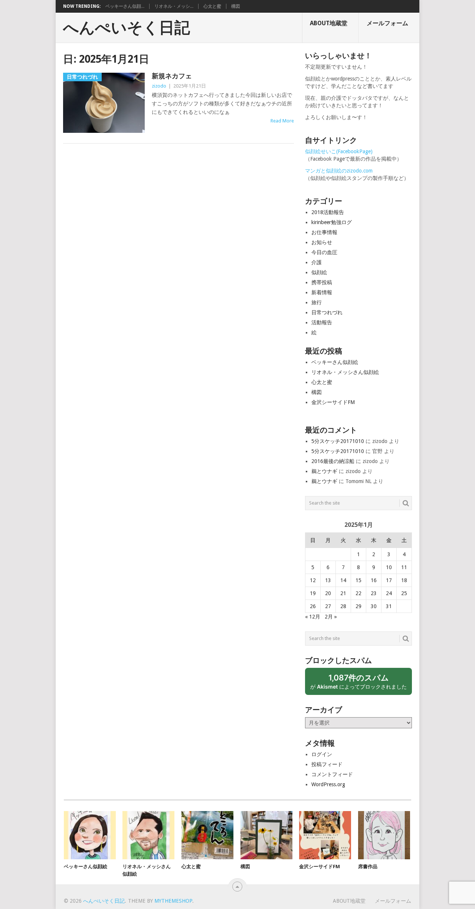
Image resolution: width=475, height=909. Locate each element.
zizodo (159, 86)
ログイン (321, 754)
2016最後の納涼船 (332, 461)
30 (374, 606)
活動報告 (321, 322)
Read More (282, 121)
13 (328, 580)
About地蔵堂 (328, 23)
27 (328, 606)
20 (328, 593)
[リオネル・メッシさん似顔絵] (148, 835)
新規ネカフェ (172, 76)
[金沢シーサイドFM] (325, 835)
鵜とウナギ (324, 471)
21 (343, 593)
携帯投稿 (321, 282)
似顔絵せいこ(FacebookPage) (339, 151)
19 (313, 593)
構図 (235, 6)
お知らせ (321, 242)
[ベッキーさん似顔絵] (90, 835)
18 (404, 580)
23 (374, 593)
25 (404, 593)
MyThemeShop (173, 901)
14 (343, 580)
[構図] (266, 835)
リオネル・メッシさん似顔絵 (345, 372)
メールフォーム (387, 23)
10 (389, 567)
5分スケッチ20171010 (337, 441)
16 (374, 580)
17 (389, 580)
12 (313, 580)
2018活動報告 (327, 212)
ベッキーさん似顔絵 (334, 362)
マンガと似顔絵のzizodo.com (339, 171)
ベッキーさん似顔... (124, 6)
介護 (316, 262)
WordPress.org (328, 784)
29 (358, 606)
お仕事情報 (324, 232)
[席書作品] (384, 835)
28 (343, 606)
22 (358, 593)
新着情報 (321, 292)
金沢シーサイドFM (333, 402)
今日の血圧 (324, 252)
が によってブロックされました (361, 684)
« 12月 (312, 617)
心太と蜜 (212, 6)
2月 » (331, 617)
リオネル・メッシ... (173, 6)
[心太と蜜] (207, 835)
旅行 (316, 302)
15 (358, 580)
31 (389, 606)
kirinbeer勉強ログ (331, 222)
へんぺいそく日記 (126, 28)
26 (313, 606)
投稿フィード (327, 764)
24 (389, 593)
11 (404, 567)
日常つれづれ (327, 312)
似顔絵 (319, 272)
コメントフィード (332, 774)
